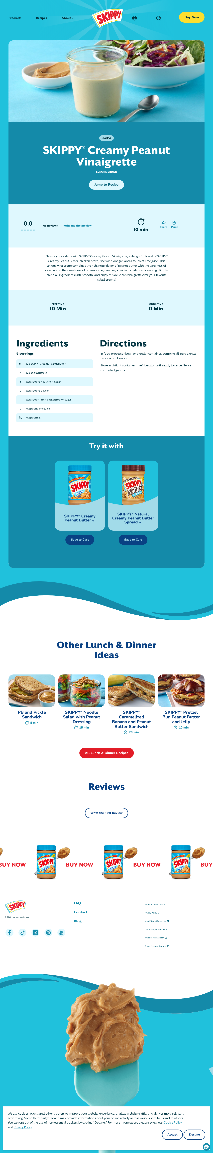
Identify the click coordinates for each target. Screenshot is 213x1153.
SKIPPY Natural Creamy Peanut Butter (133, 518)
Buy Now (192, 17)
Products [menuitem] (14, 18)
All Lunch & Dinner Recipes (106, 753)
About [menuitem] (66, 18)
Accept (172, 1134)
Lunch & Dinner (106, 172)
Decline (194, 1134)
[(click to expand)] (158, 18)
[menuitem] (106, 903)
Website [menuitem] (154, 938)
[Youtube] (61, 933)
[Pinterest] (48, 933)
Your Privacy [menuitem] (154, 921)
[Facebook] (9, 933)
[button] (206, 1147)
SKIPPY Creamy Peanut (80, 518)
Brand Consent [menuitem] (156, 946)
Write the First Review (77, 225)
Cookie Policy (173, 1122)
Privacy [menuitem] (151, 913)
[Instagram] (35, 933)
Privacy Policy (23, 1127)
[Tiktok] (22, 933)
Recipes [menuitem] (41, 18)
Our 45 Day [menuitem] (155, 929)
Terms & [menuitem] (154, 904)
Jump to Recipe (106, 184)
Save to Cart (80, 539)
